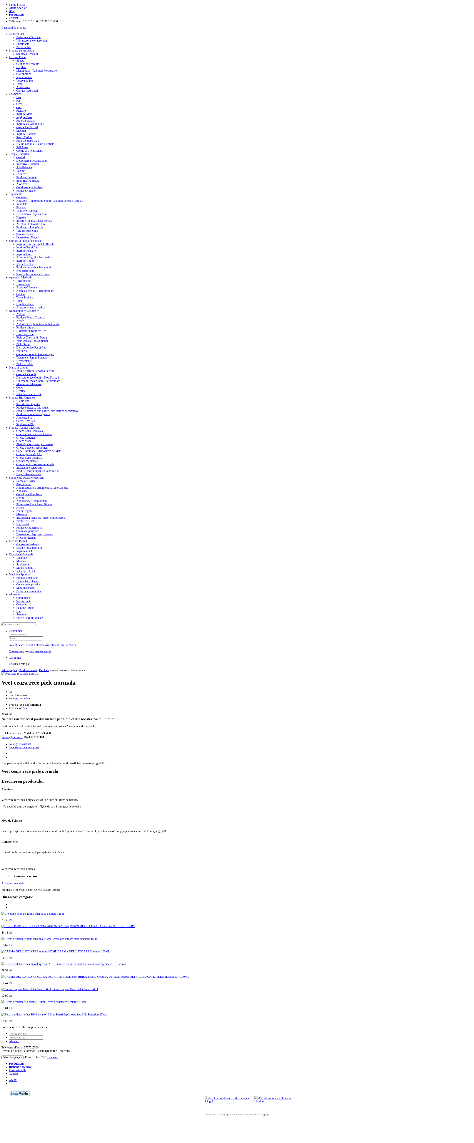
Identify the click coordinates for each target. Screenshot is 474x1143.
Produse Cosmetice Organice (33, 414)
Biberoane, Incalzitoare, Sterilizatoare (38, 380)
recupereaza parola (40, 651)
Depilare (21, 67)
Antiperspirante (25, 270)
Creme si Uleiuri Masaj (29, 150)
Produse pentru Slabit (21, 50)
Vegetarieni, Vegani (27, 237)
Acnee (20, 320)
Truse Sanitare (24, 297)
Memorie (21, 514)
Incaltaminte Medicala (29, 467)
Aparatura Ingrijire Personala (33, 257)
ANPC (13, 1080)
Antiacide (22, 491)
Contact (13, 17)
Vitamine (21, 557)
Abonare (14, 1041)
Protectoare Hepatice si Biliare (34, 504)
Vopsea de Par (24, 80)
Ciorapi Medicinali (27, 461)
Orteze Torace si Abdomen (32, 447)
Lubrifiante (22, 43)
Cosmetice (15, 93)
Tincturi (20, 170)
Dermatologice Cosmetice (24, 310)
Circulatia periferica (27, 531)
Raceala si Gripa (26, 481)
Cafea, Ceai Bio (25, 420)
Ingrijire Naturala (26, 134)
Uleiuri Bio (22, 400)
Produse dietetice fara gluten (32, 407)
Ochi (19, 103)
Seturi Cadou (24, 137)
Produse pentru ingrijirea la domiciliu (37, 471)
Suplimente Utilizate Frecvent (26, 477)
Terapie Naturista (19, 154)
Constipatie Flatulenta (29, 494)
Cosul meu (15, 657)
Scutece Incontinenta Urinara (33, 274)
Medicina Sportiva (19, 574)
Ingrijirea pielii (24, 551)
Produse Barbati (18, 541)
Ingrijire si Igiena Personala (25, 240)
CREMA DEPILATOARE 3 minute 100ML (84, 951)
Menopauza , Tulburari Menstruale (36, 70)
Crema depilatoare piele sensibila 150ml (75, 938)
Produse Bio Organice (22, 397)
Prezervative (23, 47)
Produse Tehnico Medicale (24, 427)
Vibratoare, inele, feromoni (32, 40)
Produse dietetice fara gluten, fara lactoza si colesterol (47, 410)
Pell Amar (22, 147)
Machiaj (21, 130)
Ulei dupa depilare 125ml (49, 913)
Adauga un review (20, 698)
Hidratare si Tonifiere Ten (31, 330)
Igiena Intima (24, 77)
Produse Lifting (25, 327)
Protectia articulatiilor (28, 591)
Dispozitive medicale (28, 474)
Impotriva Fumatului (28, 180)
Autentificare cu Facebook (60, 645)
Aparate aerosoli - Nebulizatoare (35, 290)
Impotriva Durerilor (27, 164)
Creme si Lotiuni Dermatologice (35, 354)
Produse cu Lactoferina (29, 227)
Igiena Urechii (24, 264)
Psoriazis (21, 350)
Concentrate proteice (28, 584)
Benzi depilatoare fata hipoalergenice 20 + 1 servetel (96, 964)
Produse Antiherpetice (29, 527)
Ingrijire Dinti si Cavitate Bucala (35, 244)
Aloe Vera (22, 184)
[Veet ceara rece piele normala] (20, 673)
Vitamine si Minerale (21, 554)
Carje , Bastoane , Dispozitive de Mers (38, 450)
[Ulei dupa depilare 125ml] (17, 913)
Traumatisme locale (27, 581)
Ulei (18, 611)
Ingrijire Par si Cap (27, 247)
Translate (52, 1057)
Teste (19, 83)
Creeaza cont (16, 651)
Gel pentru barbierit (27, 544)
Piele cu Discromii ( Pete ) (31, 337)
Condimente (23, 597)
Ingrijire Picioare (26, 250)
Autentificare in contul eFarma (26, 645)
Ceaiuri (20, 157)
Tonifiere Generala (27, 210)
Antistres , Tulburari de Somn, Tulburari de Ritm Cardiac (49, 200)
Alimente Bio (24, 417)
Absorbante (23, 87)
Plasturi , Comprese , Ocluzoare (34, 444)
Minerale (21, 561)
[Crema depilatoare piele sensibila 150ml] (26, 938)
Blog (12, 11)
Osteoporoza (23, 73)
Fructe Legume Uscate (29, 617)
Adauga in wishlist (20, 744)
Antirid (20, 314)
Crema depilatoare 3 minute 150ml (66, 1001)
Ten (18, 97)
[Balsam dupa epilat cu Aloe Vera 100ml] (26, 989)
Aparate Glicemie (26, 287)
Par (18, 100)
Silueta (20, 60)
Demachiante (24, 360)
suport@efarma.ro (12, 737)
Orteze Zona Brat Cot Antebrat (34, 434)
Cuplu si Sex (16, 33)
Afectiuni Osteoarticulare (31, 224)
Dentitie (21, 390)
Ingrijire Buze (24, 117)
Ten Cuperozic (25, 334)
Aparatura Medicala (20, 277)
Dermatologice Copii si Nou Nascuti (37, 377)
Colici (19, 387)
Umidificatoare (25, 304)
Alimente (14, 594)
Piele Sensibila (24, 364)
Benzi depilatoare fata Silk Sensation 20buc (81, 1014)
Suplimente (15, 194)
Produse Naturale (26, 177)
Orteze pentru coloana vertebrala (35, 464)
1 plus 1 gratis (17, 4)
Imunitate (21, 204)
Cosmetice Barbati (27, 127)
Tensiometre (23, 280)
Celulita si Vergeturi (27, 63)
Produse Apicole (26, 190)
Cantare (20, 294)
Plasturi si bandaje (26, 577)
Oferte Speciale (18, 7)
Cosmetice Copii (26, 374)
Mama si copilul (18, 367)
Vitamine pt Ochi (26, 571)
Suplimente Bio (25, 424)
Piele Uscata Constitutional (32, 340)
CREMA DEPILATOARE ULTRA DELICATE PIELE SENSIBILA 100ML (143, 976)
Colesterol (22, 197)
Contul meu (16, 630)
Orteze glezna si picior (29, 454)
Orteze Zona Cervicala (29, 430)
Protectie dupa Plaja (27, 140)
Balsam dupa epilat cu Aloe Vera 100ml (74, 989)
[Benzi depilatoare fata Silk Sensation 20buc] (28, 1014)
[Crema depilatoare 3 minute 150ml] (23, 1001)
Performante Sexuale (28, 37)
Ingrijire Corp (24, 254)
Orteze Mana (23, 440)
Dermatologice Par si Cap (31, 347)
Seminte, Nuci (24, 234)
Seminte (21, 614)
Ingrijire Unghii (25, 260)
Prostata (21, 207)
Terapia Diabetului (27, 230)
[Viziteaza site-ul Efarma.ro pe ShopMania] (19, 1094)
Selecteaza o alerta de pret (24, 747)
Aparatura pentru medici (30, 307)
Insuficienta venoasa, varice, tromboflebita (41, 517)
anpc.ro (265, 1114)
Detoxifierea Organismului (31, 160)
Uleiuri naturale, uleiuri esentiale (35, 144)
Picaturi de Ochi (25, 521)
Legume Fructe (25, 607)
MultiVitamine (24, 567)
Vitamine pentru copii (28, 394)
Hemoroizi (22, 524)
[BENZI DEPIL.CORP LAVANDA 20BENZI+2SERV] (35, 926)
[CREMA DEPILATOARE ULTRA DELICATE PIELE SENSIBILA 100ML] (48, 976)
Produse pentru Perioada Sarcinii (35, 370)
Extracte (21, 174)
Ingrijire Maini (24, 113)
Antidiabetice (24, 167)
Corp (19, 107)
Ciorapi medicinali (27, 90)
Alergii (20, 497)
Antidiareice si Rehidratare (31, 501)
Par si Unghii (24, 511)
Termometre (23, 284)
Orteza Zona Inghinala (29, 457)
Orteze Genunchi (26, 437)
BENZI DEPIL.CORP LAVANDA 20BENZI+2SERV (102, 926)
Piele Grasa (23, 344)
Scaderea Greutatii (27, 53)
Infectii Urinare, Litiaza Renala (34, 220)
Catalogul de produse (13, 27)
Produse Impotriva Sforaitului (33, 267)
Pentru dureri (23, 484)
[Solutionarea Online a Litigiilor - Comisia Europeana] (277, 1102)
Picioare (21, 110)
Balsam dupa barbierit (29, 547)
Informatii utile (17, 1070)
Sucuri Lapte (23, 601)
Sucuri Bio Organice (28, 404)
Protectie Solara (25, 120)
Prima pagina (9, 670)
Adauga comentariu (12, 883)
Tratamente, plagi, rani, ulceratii (34, 534)
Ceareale (21, 604)
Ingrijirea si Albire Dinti (30, 123)
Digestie (21, 217)
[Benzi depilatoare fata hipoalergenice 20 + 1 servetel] (33, 964)
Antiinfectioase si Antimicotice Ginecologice (42, 487)
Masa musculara (25, 587)
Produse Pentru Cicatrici (30, 317)
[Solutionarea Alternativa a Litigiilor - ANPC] (228, 1102)
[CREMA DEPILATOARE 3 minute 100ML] (29, 951)
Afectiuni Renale (26, 537)
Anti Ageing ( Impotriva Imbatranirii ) (38, 324)
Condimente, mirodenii (29, 187)
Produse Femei (17, 57)
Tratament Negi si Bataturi (31, 357)
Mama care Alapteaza (28, 384)
